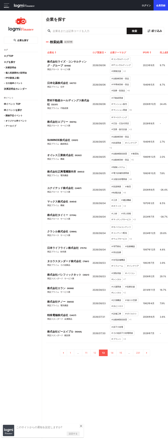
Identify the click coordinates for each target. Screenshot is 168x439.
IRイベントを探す (13, 110)
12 (95, 352)
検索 (134, 31)
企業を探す (23, 40)
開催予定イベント (14, 115)
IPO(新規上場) (12, 77)
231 (138, 352)
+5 (132, 160)
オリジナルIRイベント (16, 120)
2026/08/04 (99, 203)
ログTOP (8, 55)
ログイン (146, 5)
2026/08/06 (99, 65)
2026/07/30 (99, 333)
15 (120, 352)
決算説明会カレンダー (15, 88)
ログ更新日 (98, 52)
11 (86, 352)
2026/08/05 (99, 123)
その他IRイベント (14, 83)
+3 (130, 129)
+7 (124, 279)
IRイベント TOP (12, 103)
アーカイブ (11, 125)
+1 (130, 319)
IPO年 (146, 52)
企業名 (50, 52)
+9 (124, 192)
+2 (124, 71)
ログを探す (9, 62)
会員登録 (160, 5)
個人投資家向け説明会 (16, 72)
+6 (128, 90)
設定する (73, 433)
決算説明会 (11, 67)
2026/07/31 (99, 316)
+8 (130, 179)
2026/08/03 (99, 262)
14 (112, 352)
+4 (124, 206)
